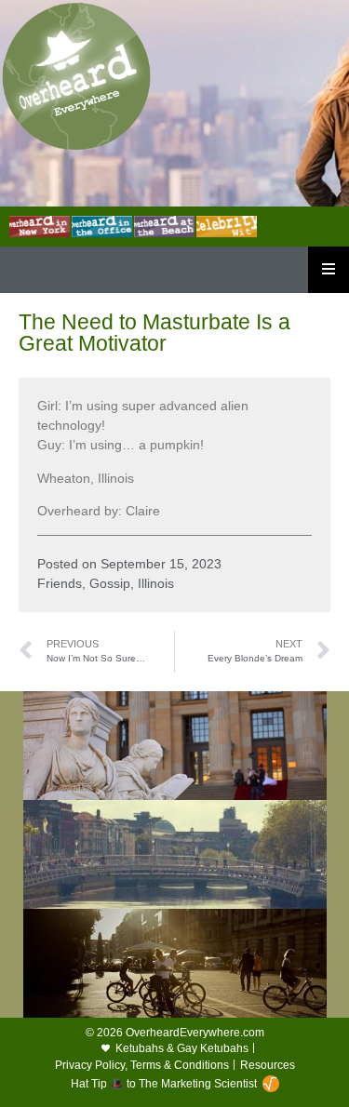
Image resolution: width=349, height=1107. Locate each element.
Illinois (156, 583)
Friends (59, 583)
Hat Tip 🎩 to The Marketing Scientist (164, 1083)
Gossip (109, 583)
